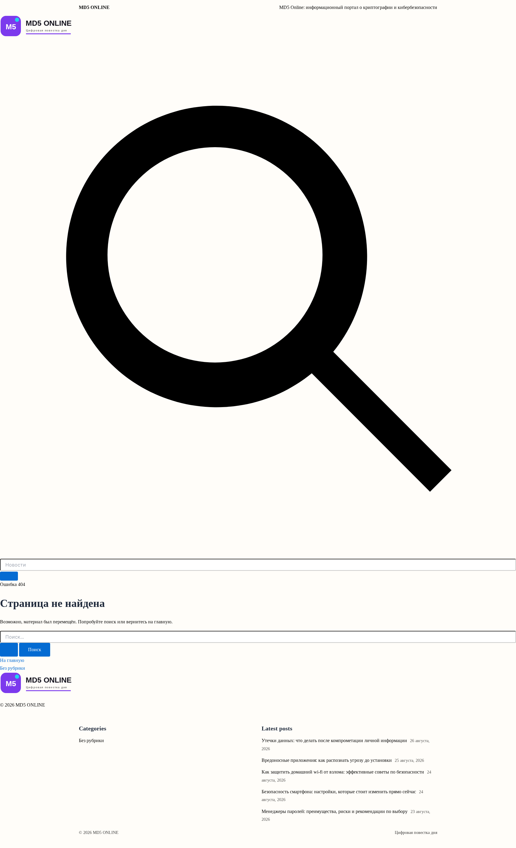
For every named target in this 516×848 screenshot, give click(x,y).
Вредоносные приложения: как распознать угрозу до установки (327, 760)
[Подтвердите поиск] (9, 650)
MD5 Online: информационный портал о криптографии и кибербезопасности (358, 7)
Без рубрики (12, 668)
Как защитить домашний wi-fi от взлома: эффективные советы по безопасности (343, 771)
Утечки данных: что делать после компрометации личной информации (334, 740)
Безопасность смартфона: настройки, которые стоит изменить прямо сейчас (339, 791)
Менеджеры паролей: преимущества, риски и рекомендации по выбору (335, 811)
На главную (12, 660)
